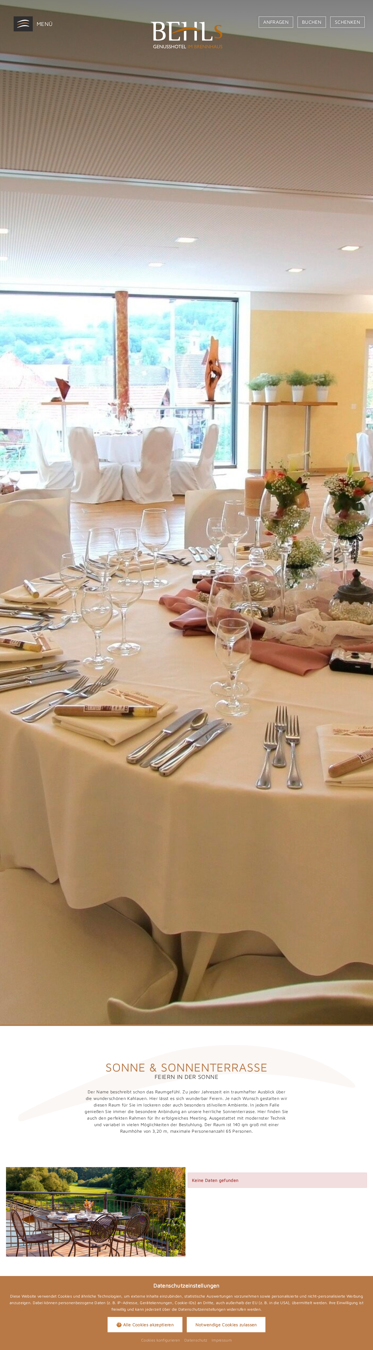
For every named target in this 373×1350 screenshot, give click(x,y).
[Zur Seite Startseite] (186, 35)
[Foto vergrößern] (95, 1212)
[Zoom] (186, 512)
